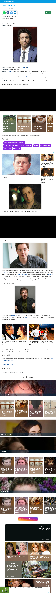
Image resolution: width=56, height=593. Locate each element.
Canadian (9, 71)
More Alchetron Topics (7, 364)
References (17, 148)
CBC (4, 272)
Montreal (27, 317)
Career (36, 145)
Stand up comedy (45, 145)
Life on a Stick (10, 280)
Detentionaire (23, 278)
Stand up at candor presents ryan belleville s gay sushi (17, 145)
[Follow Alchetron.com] (28, 521)
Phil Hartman (14, 315)
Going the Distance (25, 77)
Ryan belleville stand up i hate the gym (13, 142)
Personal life (7, 148)
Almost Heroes (41, 77)
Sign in (48, 13)
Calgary (24, 67)
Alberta (29, 67)
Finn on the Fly (34, 77)
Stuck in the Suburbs (22, 274)
